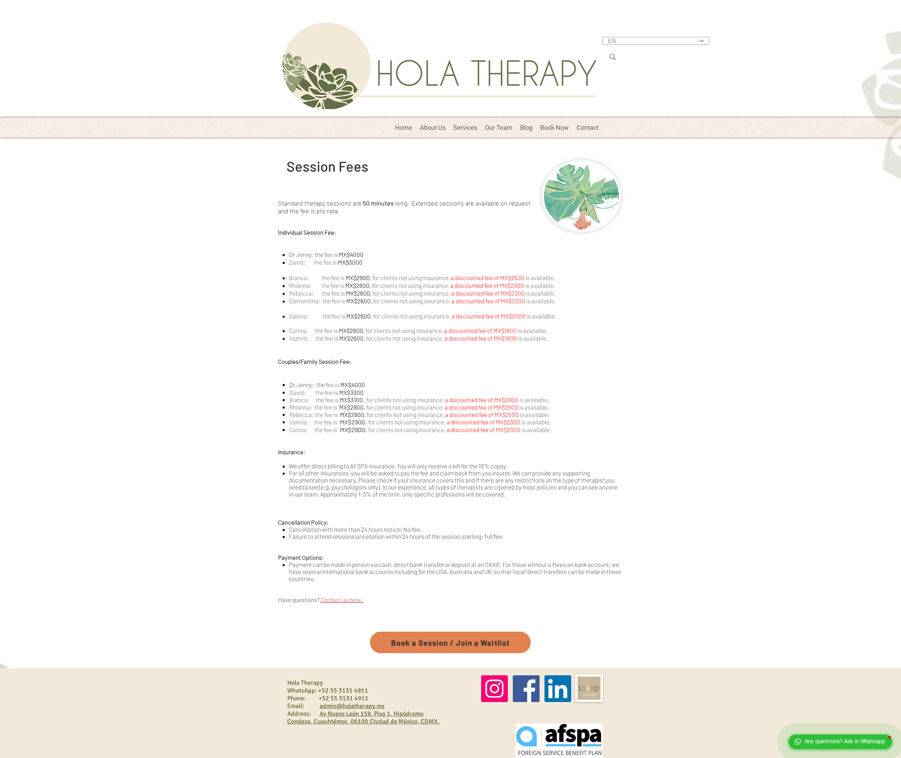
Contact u (333, 599)
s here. (354, 599)
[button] (465, 127)
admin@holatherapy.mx (352, 706)
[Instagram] (494, 688)
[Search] (612, 57)
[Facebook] (526, 688)
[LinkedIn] (557, 688)
